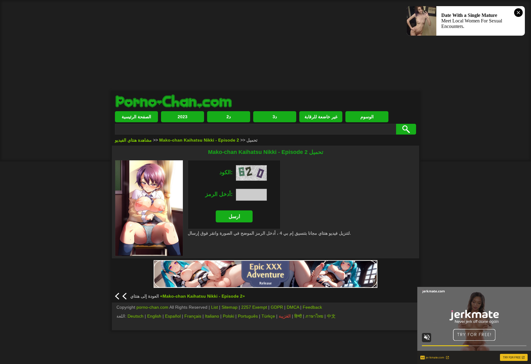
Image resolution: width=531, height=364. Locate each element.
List (214, 307)
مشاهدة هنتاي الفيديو (133, 140)
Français (192, 316)
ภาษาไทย (314, 316)
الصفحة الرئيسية (136, 116)
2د (228, 116)
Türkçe (268, 316)
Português (248, 316)
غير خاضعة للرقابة (321, 116)
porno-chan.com (152, 307)
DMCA (293, 307)
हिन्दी (298, 316)
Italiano (212, 316)
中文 (331, 316)
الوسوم (367, 116)
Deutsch (136, 316)
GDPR (277, 307)
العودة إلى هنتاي (187, 296)
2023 (182, 116)
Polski (228, 316)
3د (275, 116)
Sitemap (230, 307)
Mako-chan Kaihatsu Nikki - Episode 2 (199, 140)
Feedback (312, 307)
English (154, 316)
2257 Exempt (254, 307)
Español (173, 316)
